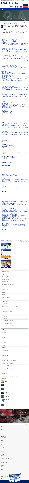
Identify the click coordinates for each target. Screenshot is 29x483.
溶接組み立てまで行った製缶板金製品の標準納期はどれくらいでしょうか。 (11, 113)
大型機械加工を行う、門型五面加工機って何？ (7, 363)
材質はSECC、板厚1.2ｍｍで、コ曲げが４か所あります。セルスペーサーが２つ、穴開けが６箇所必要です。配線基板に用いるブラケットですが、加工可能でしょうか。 (21, 241)
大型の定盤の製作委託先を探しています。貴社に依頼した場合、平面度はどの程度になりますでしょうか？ (14, 225)
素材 (1, 444)
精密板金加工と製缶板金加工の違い (6, 370)
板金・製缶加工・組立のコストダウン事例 (5, 455)
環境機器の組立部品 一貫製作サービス (6, 281)
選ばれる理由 (2, 465)
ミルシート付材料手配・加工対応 (6, 276)
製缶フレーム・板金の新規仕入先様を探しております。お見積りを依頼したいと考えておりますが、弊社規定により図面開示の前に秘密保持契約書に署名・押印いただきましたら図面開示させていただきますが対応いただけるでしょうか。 (15, 153)
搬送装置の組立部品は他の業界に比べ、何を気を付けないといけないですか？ (11, 175)
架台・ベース (2, 447)
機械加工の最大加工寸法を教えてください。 (7, 76)
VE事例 (1, 418)
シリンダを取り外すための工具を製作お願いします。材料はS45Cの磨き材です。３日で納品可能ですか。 (14, 104)
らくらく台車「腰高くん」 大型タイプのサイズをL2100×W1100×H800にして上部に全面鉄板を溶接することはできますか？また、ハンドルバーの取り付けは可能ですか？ (7, 241)
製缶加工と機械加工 (4, 340)
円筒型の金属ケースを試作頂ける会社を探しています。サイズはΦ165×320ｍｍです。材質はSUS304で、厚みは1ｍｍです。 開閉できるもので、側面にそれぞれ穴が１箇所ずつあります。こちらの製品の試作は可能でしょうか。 (15, 44)
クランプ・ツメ (2, 451)
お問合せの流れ (2, 466)
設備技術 (2, 415)
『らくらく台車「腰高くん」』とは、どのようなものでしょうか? (9, 157)
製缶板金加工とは (4, 345)
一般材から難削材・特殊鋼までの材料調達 (7, 323)
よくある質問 (2, 429)
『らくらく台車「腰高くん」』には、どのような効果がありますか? (10, 158)
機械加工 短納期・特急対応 (5, 292)
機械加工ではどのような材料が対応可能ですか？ (7, 72)
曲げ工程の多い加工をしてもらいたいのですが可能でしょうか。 (9, 39)
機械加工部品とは (4, 332)
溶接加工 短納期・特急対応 (5, 294)
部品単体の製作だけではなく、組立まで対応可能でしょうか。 (9, 111)
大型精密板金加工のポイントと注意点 (6, 373)
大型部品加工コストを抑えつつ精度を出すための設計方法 (8, 378)
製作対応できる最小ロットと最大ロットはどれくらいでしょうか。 (9, 147)
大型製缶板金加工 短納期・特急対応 (6, 297)
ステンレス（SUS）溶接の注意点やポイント (7, 365)
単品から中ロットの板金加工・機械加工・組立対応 (8, 320)
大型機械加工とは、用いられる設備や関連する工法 (8, 358)
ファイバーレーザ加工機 (4, 316)
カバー (1, 448)
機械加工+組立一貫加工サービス (4, 437)
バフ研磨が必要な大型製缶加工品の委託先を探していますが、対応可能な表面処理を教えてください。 (14, 199)
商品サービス (2, 413)
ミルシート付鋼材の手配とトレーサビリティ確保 (7, 325)
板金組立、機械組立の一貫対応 (5, 271)
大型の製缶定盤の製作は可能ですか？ (6, 226)
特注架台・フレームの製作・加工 (6, 279)
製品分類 (2, 440)
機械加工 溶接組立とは (4, 337)
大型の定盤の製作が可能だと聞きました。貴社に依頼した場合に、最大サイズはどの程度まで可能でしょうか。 (15, 224)
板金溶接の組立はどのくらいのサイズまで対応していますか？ (9, 41)
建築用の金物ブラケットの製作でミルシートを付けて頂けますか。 (9, 217)
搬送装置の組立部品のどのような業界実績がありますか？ (8, 174)
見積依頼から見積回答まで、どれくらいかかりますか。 (8, 146)
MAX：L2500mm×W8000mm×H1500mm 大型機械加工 (8, 284)
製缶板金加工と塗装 (4, 347)
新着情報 (2, 469)
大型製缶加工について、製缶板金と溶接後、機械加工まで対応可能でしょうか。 (11, 203)
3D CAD (3, 314)
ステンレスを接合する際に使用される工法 (7, 368)
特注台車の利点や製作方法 (5, 350)
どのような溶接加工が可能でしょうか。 (6, 114)
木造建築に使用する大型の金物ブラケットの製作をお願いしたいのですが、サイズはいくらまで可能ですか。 (15, 215)
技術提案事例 (2, 454)
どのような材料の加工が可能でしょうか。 (7, 140)
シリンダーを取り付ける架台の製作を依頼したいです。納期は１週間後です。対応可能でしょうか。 (13, 220)
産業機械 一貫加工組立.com (10, 3)
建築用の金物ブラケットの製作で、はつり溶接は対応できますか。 (9, 214)
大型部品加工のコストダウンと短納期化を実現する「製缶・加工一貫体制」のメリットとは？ (13, 376)
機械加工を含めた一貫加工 (5, 303)
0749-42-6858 (19, 6)
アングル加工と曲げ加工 (4, 342)
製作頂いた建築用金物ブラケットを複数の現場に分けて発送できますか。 (10, 216)
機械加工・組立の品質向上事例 (4, 462)
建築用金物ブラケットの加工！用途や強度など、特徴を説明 (9, 360)
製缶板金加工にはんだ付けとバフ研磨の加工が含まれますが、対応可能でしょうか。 (12, 66)
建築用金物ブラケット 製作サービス (6, 289)
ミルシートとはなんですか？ (5, 141)
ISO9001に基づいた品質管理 (5, 301)
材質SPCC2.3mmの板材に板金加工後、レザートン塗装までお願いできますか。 (11, 187)
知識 (1, 426)
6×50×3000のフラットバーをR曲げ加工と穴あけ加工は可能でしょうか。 (10, 105)
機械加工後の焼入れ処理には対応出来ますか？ (7, 75)
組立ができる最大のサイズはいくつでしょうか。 (7, 112)
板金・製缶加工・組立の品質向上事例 (5, 458)
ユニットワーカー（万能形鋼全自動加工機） (7, 311)
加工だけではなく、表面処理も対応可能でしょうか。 (8, 145)
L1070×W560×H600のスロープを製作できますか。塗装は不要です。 (10, 213)
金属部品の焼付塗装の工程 (5, 355)
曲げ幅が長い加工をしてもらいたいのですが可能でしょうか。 (9, 40)
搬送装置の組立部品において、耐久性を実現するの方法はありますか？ (10, 173)
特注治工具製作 (3, 274)
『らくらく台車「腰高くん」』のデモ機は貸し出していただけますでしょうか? (11, 159)
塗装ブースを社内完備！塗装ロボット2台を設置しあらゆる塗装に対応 (10, 306)
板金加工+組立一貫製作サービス (4, 436)
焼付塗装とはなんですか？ (5, 42)
